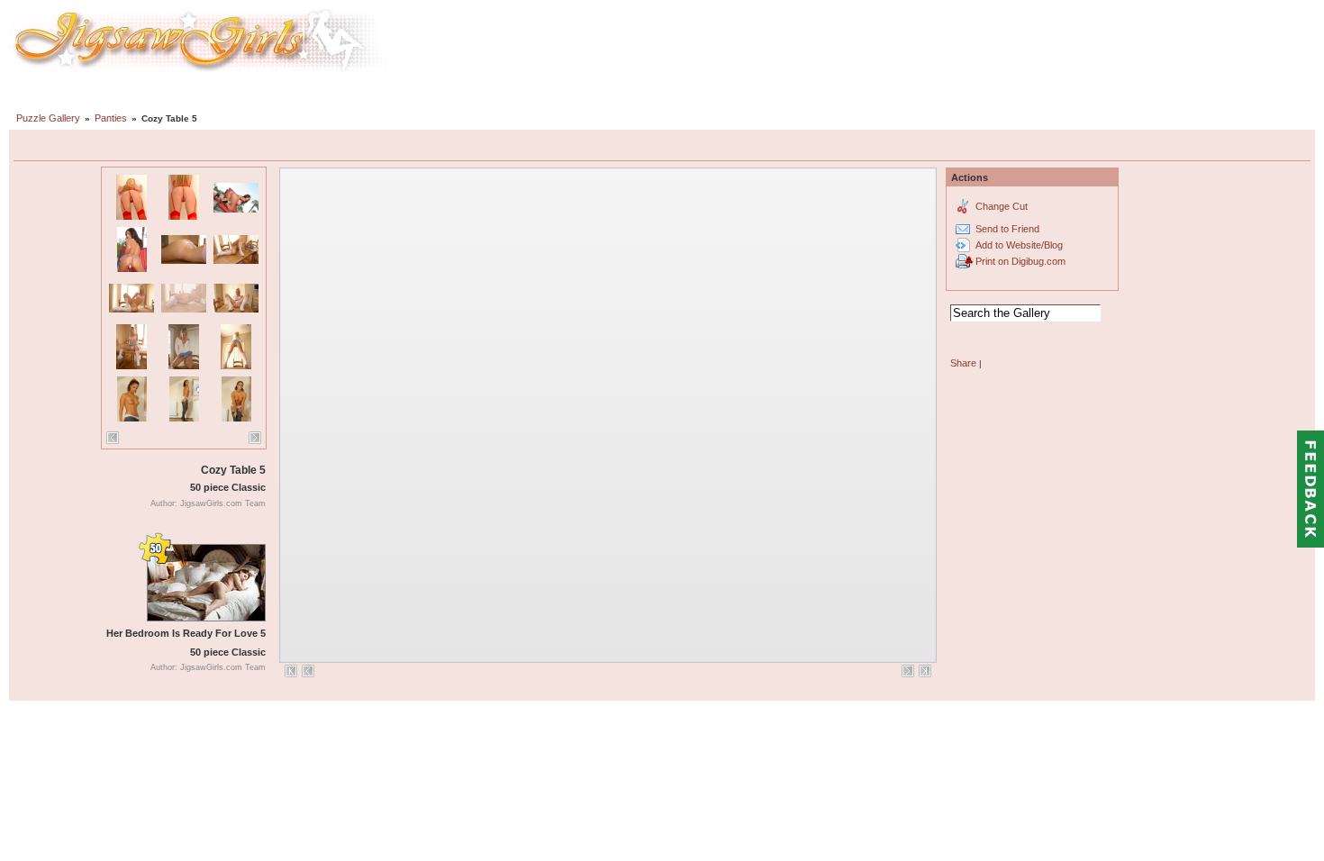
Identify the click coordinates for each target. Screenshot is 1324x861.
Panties (111, 118)
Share (963, 363)
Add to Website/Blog (1019, 245)
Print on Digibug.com (1020, 261)
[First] (291, 671)
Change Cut (1001, 206)
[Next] (255, 437)
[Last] (925, 671)
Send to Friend (1007, 228)
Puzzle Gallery (48, 118)
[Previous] (112, 437)
